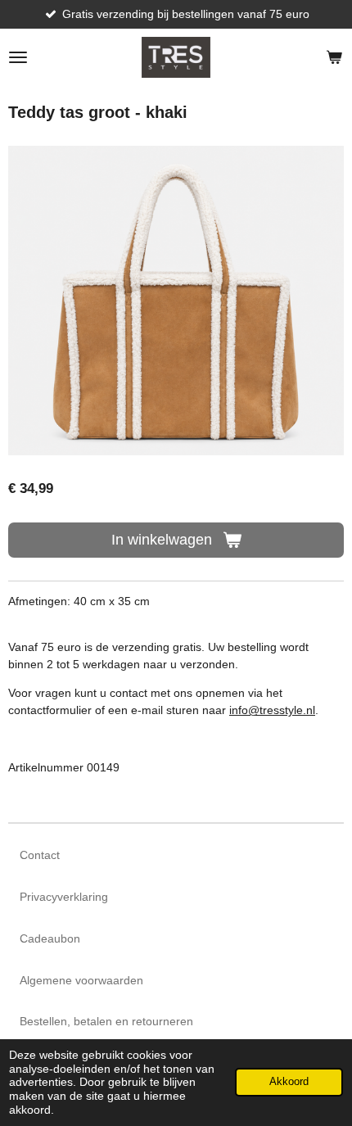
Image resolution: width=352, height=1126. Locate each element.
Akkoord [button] (289, 1082)
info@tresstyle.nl (272, 710)
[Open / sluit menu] (18, 57)
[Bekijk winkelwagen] (334, 57)
